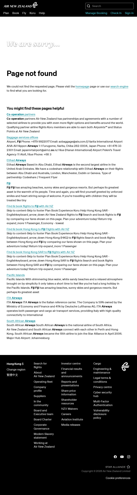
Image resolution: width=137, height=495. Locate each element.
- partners (21, 114)
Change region (16, 369)
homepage (82, 86)
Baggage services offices (22, 137)
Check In (116, 13)
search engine (119, 86)
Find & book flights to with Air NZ (30, 206)
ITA (14, 298)
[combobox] (109, 6)
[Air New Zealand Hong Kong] (20, 5)
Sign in (129, 13)
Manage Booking (96, 13)
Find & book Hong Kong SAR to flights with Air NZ (41, 252)
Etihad (16, 160)
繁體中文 (12, 375)
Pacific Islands (16, 275)
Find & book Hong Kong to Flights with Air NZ (38, 229)
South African (21, 321)
